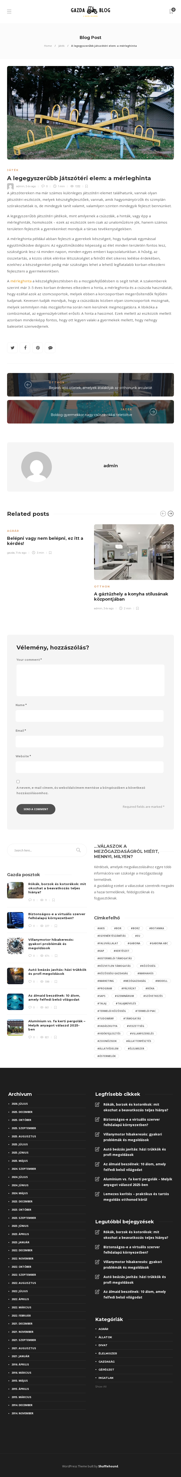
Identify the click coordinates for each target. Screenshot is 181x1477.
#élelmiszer (136, 1048)
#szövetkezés (153, 996)
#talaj (101, 1003)
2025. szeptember (24, 1128)
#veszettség (135, 1026)
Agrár (13, 530)
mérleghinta (21, 281)
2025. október (21, 1120)
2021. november (22, 1331)
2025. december (22, 1112)
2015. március (21, 1397)
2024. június (20, 1185)
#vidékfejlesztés (108, 1033)
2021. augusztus (24, 1348)
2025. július (20, 1144)
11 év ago (21, 552)
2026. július (20, 1103)
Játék (61, 45)
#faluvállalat (107, 943)
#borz (135, 928)
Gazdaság (107, 1361)
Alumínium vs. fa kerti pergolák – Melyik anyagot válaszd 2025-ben (137, 1182)
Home (48, 45)
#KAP (100, 950)
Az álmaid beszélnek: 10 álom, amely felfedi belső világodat (134, 1167)
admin (20, 186)
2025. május (20, 1160)
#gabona (134, 943)
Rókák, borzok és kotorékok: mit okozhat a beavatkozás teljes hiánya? (135, 1107)
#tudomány (105, 1018)
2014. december (22, 1405)
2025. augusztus (24, 1136)
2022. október (21, 1266)
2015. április (20, 1389)
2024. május (20, 1193)
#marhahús (145, 973)
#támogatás (132, 1018)
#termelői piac (145, 1011)
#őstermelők (106, 1056)
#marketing (105, 981)
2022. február (21, 1315)
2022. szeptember (24, 1274)
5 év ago (31, 186)
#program (104, 988)
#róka (149, 988)
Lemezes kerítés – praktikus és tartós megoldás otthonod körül (136, 1197)
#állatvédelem (107, 1048)
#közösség (148, 966)
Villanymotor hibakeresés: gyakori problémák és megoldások (132, 1137)
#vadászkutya (107, 1026)
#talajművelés (126, 1003)
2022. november (22, 1258)
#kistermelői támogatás (114, 958)
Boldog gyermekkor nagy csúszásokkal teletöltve (91, 415)
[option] (47, 538)
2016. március (21, 1372)
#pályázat (128, 988)
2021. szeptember (24, 1340)
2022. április (20, 1299)
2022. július (20, 1291)
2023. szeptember (24, 1218)
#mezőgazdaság (134, 981)
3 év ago (108, 608)
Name (21, 705)
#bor (117, 928)
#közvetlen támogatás (114, 966)
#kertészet (121, 950)
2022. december (22, 1250)
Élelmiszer (108, 1353)
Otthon (57, 382)
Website (23, 756)
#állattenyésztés (138, 1041)
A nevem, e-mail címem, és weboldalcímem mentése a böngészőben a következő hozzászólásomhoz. (80, 790)
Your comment (29, 659)
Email (21, 730)
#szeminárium (124, 996)
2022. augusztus (24, 1283)
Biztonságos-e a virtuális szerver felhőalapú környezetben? (131, 1122)
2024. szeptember (24, 1168)
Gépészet (106, 1369)
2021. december (22, 1323)
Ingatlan (106, 1378)
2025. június (20, 1152)
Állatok (105, 1337)
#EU (137, 935)
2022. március (21, 1307)
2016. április (20, 1364)
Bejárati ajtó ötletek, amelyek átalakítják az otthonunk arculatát (100, 388)
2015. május (20, 1380)
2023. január (20, 1242)
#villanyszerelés (142, 1033)
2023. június (20, 1226)
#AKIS (101, 928)
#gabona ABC (159, 943)
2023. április (20, 1234)
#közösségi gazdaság (112, 973)
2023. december (22, 1201)
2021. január (20, 1356)
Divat (103, 1345)
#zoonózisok (107, 1041)
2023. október (21, 1209)
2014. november (22, 1413)
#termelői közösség (111, 1011)
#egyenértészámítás (111, 935)
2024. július (20, 1177)
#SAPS (101, 996)
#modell (161, 981)
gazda (11, 552)
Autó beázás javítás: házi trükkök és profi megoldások (134, 1152)
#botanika (156, 928)
